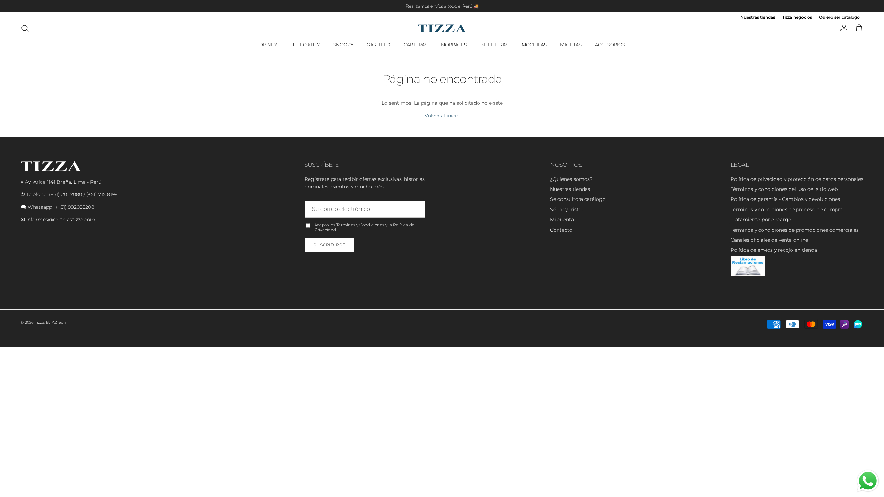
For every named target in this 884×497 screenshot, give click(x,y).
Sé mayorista (566, 209)
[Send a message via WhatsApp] (868, 481)
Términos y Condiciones (360, 224)
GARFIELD (378, 44)
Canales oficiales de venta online (769, 240)
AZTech (59, 322)
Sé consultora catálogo (578, 199)
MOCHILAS (534, 44)
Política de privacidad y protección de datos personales (797, 179)
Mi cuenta (562, 219)
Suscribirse (330, 244)
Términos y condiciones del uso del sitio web (784, 189)
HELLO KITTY (305, 44)
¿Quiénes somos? (571, 179)
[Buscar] (25, 28)
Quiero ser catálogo (839, 17)
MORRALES (454, 44)
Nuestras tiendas (757, 17)
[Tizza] (442, 28)
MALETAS (571, 44)
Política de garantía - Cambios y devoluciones (785, 199)
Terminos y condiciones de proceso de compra (787, 209)
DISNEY (268, 44)
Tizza (39, 322)
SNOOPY (343, 44)
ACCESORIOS (610, 44)
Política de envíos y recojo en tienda (774, 250)
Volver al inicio (442, 116)
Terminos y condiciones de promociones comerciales (795, 230)
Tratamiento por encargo (761, 219)
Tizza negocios (797, 17)
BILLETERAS (494, 44)
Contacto (561, 230)
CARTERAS (415, 44)
